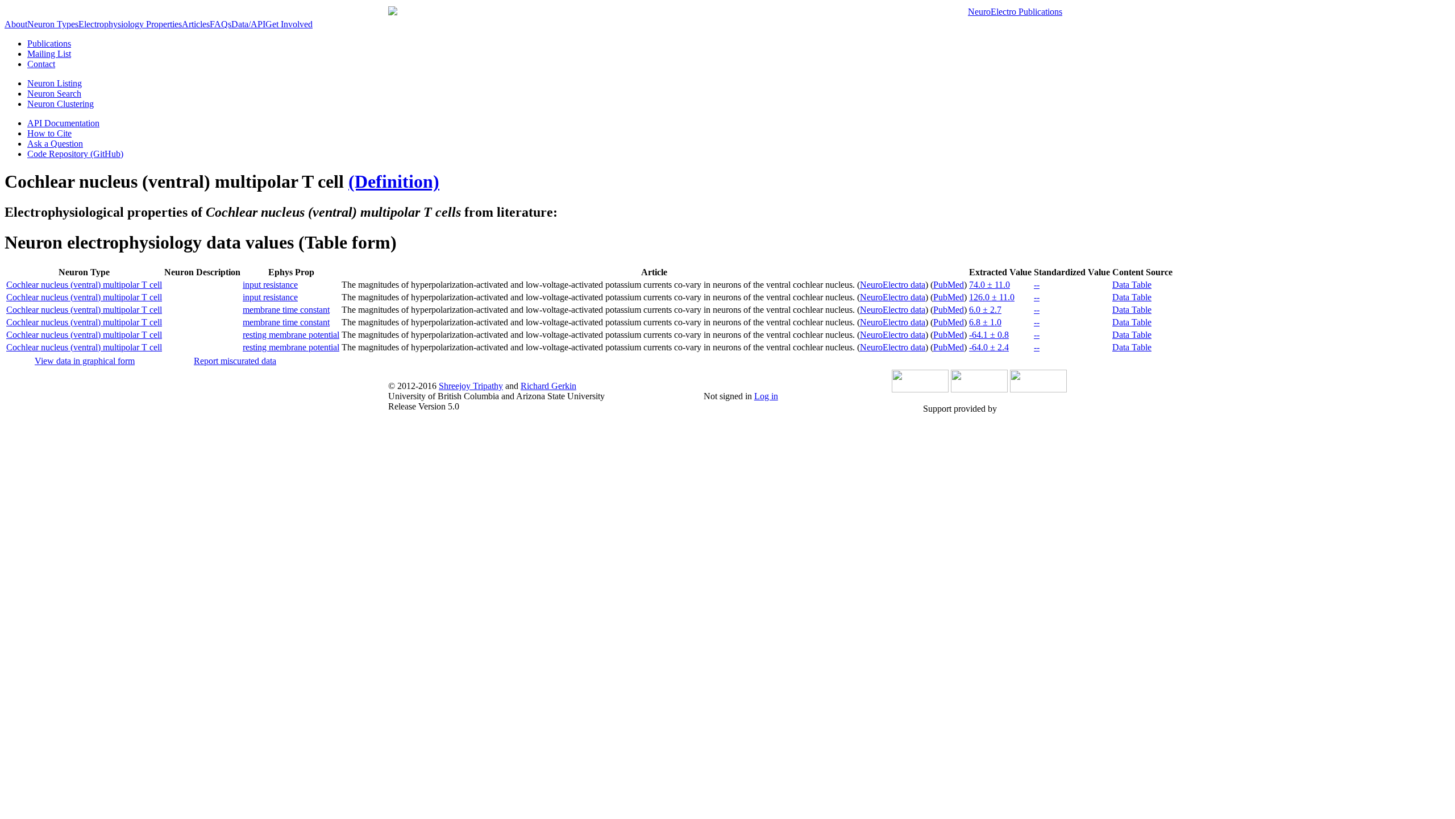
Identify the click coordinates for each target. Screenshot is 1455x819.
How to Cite (49, 133)
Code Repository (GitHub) (75, 154)
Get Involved (289, 24)
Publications (49, 43)
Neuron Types (52, 24)
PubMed (948, 284)
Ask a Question (55, 143)
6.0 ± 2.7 (985, 310)
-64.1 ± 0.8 (989, 335)
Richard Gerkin (548, 386)
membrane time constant (286, 310)
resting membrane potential (291, 335)
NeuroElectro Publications (1015, 11)
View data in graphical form (85, 361)
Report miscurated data (235, 361)
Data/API (248, 24)
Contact (41, 64)
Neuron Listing (54, 83)
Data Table (1131, 284)
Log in (766, 396)
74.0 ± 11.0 (989, 284)
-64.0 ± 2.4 (989, 347)
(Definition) (393, 181)
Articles (196, 24)
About (16, 24)
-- (1037, 284)
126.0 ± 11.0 (992, 297)
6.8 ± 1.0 (985, 322)
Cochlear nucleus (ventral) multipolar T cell (84, 284)
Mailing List (49, 54)
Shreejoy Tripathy (471, 386)
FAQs (220, 24)
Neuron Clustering (60, 104)
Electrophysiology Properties (130, 24)
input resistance (270, 284)
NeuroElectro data (892, 284)
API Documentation (63, 123)
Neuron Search (54, 93)
